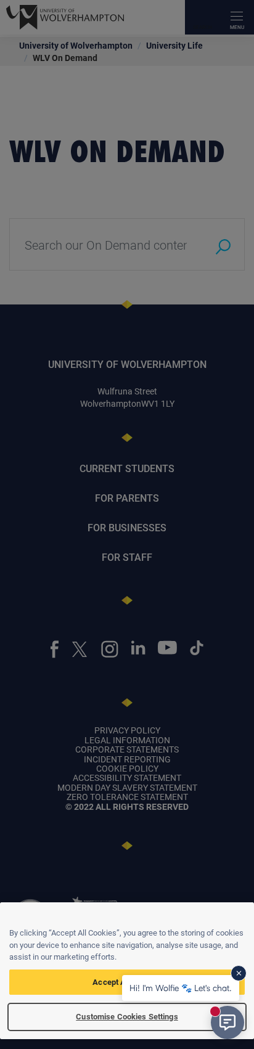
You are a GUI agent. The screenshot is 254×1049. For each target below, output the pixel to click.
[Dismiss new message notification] (239, 973)
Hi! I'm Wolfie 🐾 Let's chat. (180, 987)
